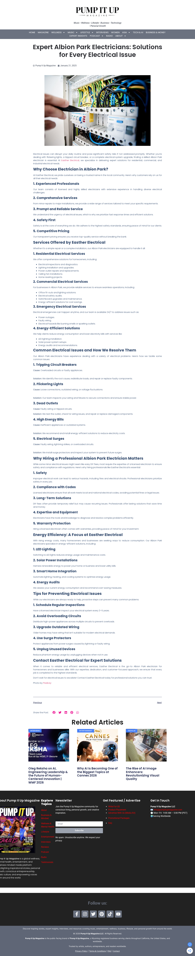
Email (58, 820)
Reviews (45, 847)
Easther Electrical (70, 160)
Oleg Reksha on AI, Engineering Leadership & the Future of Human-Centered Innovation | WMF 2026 (48, 775)
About (119, 35)
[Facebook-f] (76, 914)
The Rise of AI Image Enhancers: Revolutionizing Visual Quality (142, 773)
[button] (54, 712)
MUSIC (71, 32)
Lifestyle (85, 32)
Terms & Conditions (97, 951)
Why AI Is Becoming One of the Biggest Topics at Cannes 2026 (97, 772)
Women (115, 32)
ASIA (124, 32)
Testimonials (47, 862)
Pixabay (47, 682)
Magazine (43, 32)
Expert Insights (78, 35)
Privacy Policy (81, 951)
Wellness (56, 32)
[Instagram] (84, 914)
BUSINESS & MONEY (155, 32)
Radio (109, 35)
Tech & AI (138, 32)
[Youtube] (118, 914)
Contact (116, 951)
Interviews (102, 32)
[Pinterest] (101, 914)
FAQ (110, 823)
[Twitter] (93, 914)
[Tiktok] (110, 914)
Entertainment (47, 836)
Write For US (114, 806)
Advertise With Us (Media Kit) (121, 813)
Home (32, 32)
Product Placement (117, 809)
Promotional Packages (118, 818)
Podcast (95, 35)
